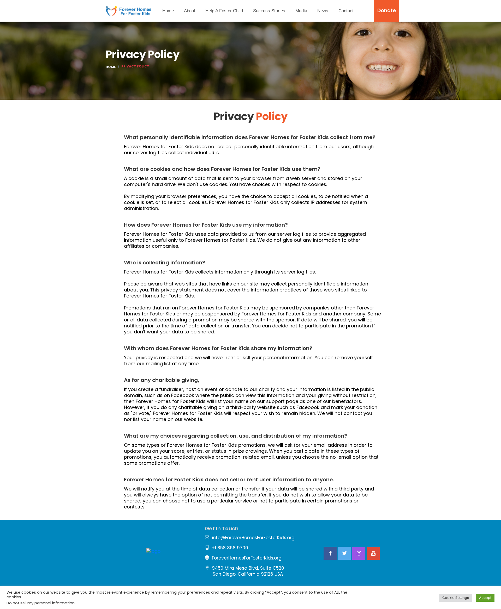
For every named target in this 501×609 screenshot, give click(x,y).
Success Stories (269, 10)
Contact (346, 10)
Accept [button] (485, 597)
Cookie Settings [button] (455, 597)
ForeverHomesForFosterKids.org (247, 558)
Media (301, 10)
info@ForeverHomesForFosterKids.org (253, 538)
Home (168, 10)
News (322, 10)
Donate (386, 10)
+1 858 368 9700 (230, 548)
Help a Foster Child (224, 10)
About (189, 10)
